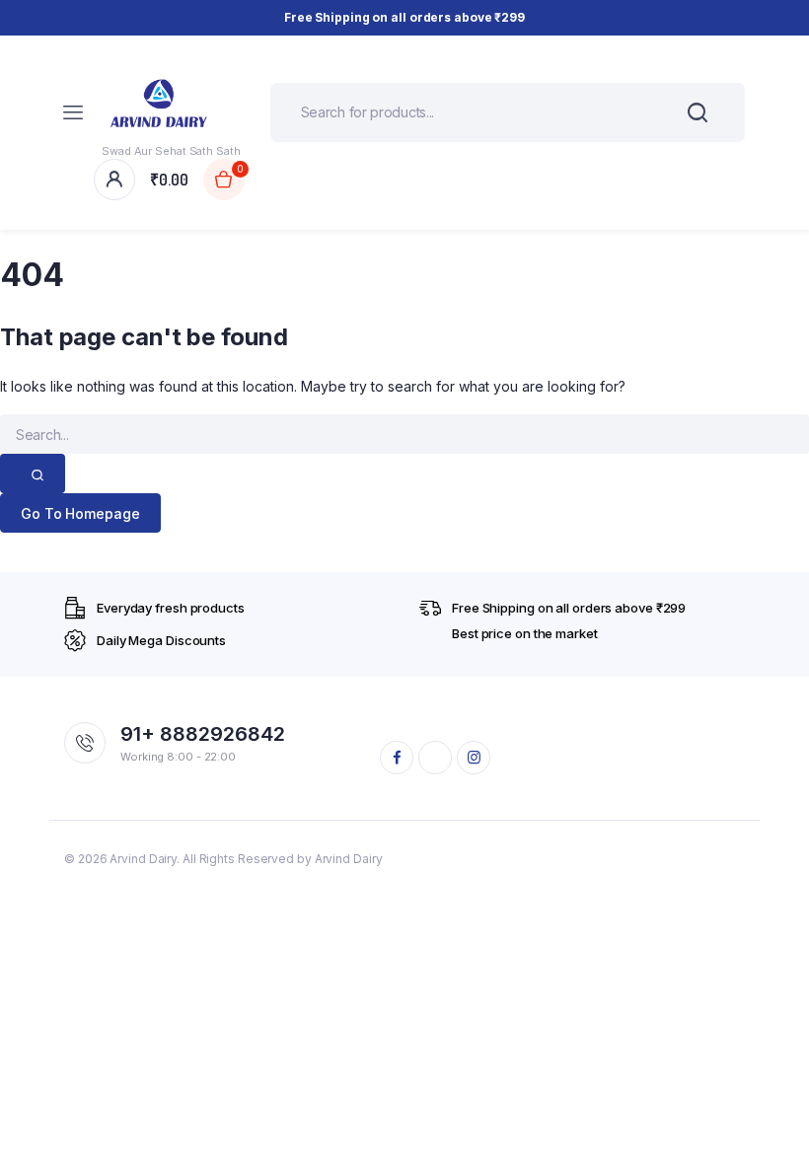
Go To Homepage (80, 513)
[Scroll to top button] (777, 1085)
